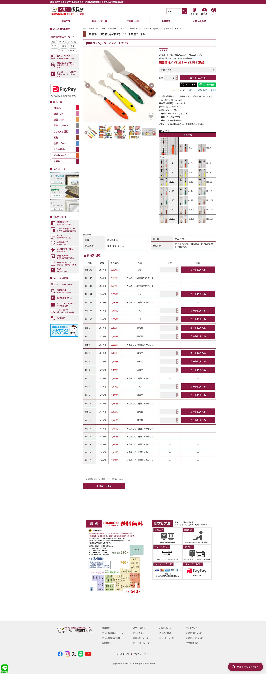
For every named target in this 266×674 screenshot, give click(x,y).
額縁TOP (66, 21)
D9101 (64, 46)
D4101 (72, 50)
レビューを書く (209, 90)
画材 (104, 28)
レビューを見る (195, 90)
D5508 (54, 50)
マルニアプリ (138, 633)
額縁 (53, 41)
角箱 (72, 46)
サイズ (61, 41)
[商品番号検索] (184, 11)
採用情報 (106, 643)
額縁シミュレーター (141, 638)
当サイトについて (123, 654)
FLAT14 (55, 46)
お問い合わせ (199, 21)
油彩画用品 (114, 28)
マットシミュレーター (142, 643)
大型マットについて (194, 638)
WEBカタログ (139, 628)
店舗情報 (106, 628)
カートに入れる (198, 77)
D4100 (63, 50)
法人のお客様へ (166, 633)
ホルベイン (146, 28)
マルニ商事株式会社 (111, 638)
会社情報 (166, 21)
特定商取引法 (192, 643)
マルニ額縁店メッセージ (112, 633)
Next (151, 85)
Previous (87, 85)
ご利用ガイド (133, 21)
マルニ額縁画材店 (90, 28)
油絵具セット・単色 (130, 28)
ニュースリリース (166, 638)
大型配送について (194, 633)
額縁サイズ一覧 (99, 21)
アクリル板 (72, 41)
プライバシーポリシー (142, 654)
